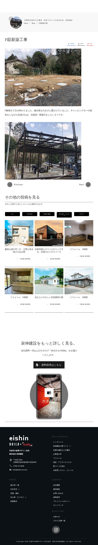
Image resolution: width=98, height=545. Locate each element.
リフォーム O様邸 (79, 297)
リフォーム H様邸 (19, 297)
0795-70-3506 (18, 466)
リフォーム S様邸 (79, 249)
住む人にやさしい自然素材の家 (49, 297)
